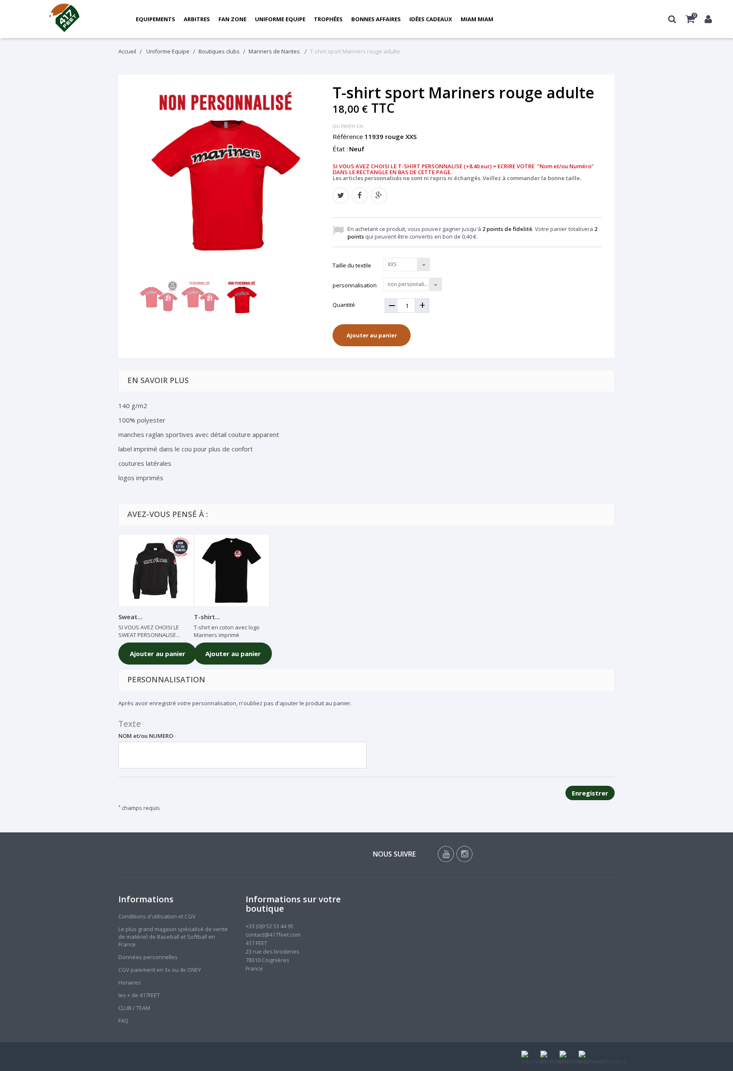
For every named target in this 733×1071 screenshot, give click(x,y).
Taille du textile (352, 265)
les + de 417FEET (139, 995)
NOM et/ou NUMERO (145, 736)
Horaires (129, 982)
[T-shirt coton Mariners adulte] (231, 570)
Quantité (344, 305)
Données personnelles (148, 957)
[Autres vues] (134, 300)
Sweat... (130, 616)
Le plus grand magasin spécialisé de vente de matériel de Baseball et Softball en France (173, 936)
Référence (348, 136)
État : (340, 149)
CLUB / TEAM (134, 1008)
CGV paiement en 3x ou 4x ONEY (159, 970)
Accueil (127, 51)
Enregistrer (590, 793)
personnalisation (355, 285)
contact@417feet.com (273, 934)
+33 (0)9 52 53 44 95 (270, 926)
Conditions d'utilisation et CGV (157, 916)
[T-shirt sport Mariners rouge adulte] (159, 299)
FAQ (123, 1020)
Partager (360, 195)
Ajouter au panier (372, 335)
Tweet (341, 195)
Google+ (379, 195)
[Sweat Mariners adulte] (156, 570)
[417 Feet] (65, 19)
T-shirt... (207, 616)
